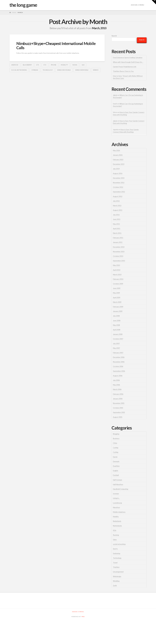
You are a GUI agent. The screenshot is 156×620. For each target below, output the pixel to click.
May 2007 (116, 348)
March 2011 (117, 233)
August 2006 (117, 376)
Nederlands (117, 521)
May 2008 (116, 325)
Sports (115, 549)
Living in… (116, 498)
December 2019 (118, 164)
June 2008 (116, 320)
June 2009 (116, 288)
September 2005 (119, 412)
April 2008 (116, 330)
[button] (154, 2)
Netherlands (117, 526)
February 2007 (118, 353)
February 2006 (118, 394)
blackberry (27, 65)
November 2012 (118, 182)
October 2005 (118, 408)
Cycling (115, 448)
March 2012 (117, 205)
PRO (83, 616)
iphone (53, 65)
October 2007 (118, 339)
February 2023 (118, 159)
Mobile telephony (119, 512)
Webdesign (117, 576)
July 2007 (116, 343)
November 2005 (118, 403)
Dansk (115, 457)
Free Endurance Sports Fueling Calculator (127, 57)
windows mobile (64, 70)
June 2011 (116, 219)
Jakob (115, 95)
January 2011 (117, 242)
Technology (48, 70)
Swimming (116, 553)
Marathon (116, 507)
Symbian (35, 70)
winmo (96, 70)
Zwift (115, 585)
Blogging (116, 434)
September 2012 (119, 192)
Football (116, 475)
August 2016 (117, 173)
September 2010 (119, 261)
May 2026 (116, 150)
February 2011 (118, 238)
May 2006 (116, 385)
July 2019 (116, 169)
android (14, 65)
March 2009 (117, 302)
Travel (115, 562)
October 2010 (118, 256)
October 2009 (118, 284)
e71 (37, 65)
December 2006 (118, 357)
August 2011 (117, 210)
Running (116, 535)
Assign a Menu (137, 5)
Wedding (116, 581)
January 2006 (117, 399)
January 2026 (117, 155)
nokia (75, 65)
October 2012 (118, 187)
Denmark (116, 461)
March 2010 (117, 274)
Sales (115, 539)
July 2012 (116, 201)
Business (116, 438)
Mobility (64, 65)
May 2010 (116, 265)
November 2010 (118, 251)
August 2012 (117, 196)
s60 (83, 65)
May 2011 (116, 224)
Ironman (116, 494)
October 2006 (118, 366)
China (115, 443)
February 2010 (118, 279)
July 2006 (116, 380)
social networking (19, 70)
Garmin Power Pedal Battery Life (124, 67)
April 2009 (116, 297)
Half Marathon (118, 484)
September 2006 (119, 371)
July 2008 (116, 316)
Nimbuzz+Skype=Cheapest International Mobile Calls (55, 45)
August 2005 (117, 417)
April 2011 (116, 228)
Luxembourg (117, 503)
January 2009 (117, 311)
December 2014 (118, 178)
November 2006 (118, 362)
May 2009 (116, 293)
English (115, 471)
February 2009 (118, 307)
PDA (114, 530)
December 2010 (118, 247)
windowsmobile (81, 70)
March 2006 (117, 389)
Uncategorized (118, 572)
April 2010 (116, 270)
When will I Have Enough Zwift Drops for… (128, 62)
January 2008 (117, 334)
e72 (45, 65)
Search (114, 36)
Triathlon (116, 567)
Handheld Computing (120, 489)
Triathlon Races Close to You (123, 71)
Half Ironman (117, 480)
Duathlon (116, 466)
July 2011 (116, 215)
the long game (23, 5)
